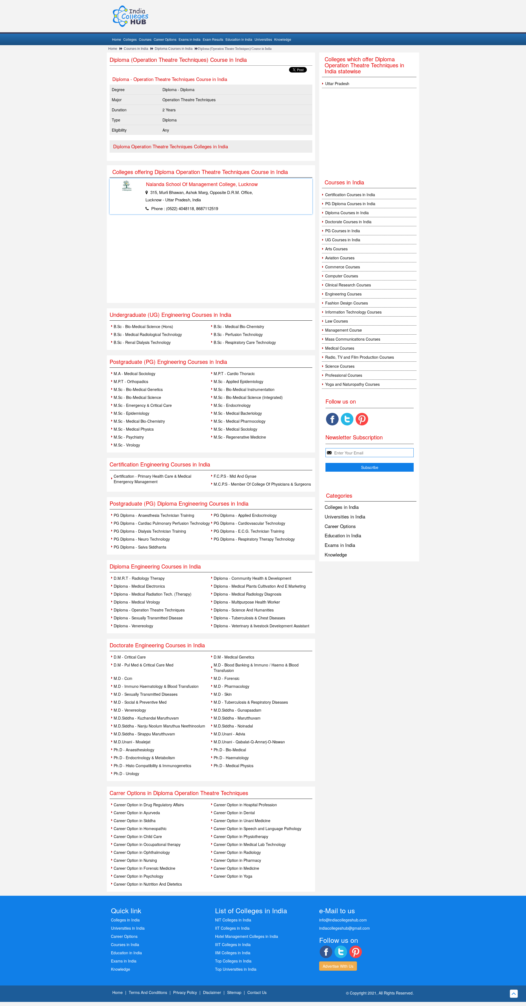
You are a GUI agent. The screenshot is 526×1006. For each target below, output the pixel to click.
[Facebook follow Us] (332, 419)
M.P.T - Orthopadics (131, 381)
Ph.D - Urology (126, 773)
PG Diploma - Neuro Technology (142, 539)
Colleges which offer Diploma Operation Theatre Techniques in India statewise (364, 65)
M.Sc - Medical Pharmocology (239, 421)
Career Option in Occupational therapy (147, 844)
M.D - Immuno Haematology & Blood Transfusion (156, 686)
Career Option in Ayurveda (137, 812)
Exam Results (213, 39)
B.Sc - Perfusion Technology (238, 334)
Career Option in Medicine (236, 868)
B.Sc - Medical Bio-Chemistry (239, 326)
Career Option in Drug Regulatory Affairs (149, 804)
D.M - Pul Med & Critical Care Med (143, 665)
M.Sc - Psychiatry (129, 437)
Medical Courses (339, 348)
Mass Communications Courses (352, 339)
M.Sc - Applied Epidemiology (238, 381)
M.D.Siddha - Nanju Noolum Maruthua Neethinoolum (159, 726)
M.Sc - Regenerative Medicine (240, 437)
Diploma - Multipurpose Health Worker (247, 602)
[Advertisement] (211, 262)
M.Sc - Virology (127, 445)
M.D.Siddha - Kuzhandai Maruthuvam (146, 718)
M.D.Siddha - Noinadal (233, 726)
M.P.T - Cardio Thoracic (234, 373)
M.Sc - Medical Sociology (235, 429)
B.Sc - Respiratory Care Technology (245, 342)
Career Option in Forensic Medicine (144, 868)
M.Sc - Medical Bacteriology (238, 413)
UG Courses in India (342, 239)
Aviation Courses (340, 257)
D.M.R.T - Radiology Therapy (139, 578)
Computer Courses (341, 276)
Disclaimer (212, 992)
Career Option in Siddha (135, 820)
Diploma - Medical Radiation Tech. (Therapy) (152, 594)
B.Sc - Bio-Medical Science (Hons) (143, 326)
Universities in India (345, 516)
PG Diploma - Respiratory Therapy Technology (254, 539)
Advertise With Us (338, 966)
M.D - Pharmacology (231, 686)
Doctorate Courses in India (348, 221)
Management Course (343, 330)
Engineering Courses (343, 294)
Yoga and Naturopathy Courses (352, 384)
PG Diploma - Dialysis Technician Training (150, 531)
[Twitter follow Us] (347, 419)
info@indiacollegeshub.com (343, 920)
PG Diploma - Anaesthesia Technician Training (154, 515)
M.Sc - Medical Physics (134, 429)
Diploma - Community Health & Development (252, 578)
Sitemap (234, 992)
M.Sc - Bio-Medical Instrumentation (244, 389)
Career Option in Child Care (138, 836)
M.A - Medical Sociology (134, 373)
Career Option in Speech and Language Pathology (257, 828)
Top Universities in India (235, 969)
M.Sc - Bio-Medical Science (137, 397)
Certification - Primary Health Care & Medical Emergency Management (152, 478)
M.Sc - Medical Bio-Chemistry (139, 421)
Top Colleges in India (233, 961)
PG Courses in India (342, 230)
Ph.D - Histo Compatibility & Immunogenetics (152, 765)
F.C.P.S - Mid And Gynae (235, 476)
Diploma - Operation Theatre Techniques (149, 610)
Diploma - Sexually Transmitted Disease (148, 618)
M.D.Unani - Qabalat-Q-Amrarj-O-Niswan (249, 741)
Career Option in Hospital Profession (245, 804)
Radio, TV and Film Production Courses (359, 357)
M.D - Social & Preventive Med (140, 702)
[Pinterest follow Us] (362, 419)
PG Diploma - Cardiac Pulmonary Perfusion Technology (162, 523)
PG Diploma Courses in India (350, 203)
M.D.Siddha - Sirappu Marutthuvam (144, 734)
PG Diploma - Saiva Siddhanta (140, 547)
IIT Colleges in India (232, 928)
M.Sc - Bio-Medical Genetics (138, 389)
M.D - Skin (223, 694)
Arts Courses (336, 248)
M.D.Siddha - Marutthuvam (237, 718)
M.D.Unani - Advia (229, 734)
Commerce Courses (342, 266)
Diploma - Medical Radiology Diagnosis (247, 594)
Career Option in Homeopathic (140, 828)
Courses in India (136, 49)
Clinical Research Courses (348, 285)
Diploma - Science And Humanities (244, 610)
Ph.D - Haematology (231, 757)
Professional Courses (343, 375)
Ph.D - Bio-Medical (230, 749)
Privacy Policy (185, 992)
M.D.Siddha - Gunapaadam (237, 710)
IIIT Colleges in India (233, 944)
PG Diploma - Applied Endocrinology (245, 515)
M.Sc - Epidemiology (131, 413)
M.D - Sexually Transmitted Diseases (146, 694)
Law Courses (336, 321)
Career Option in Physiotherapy (241, 836)
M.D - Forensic (226, 678)
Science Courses (340, 366)
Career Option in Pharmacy (237, 860)
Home (116, 39)
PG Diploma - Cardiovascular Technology (249, 523)
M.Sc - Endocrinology (232, 405)
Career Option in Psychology (138, 876)
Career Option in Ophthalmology (142, 852)
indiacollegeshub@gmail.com (344, 928)
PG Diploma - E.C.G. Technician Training (249, 531)
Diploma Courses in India (174, 49)
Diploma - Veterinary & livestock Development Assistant (261, 625)
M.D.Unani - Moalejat (132, 741)
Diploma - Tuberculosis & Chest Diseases (249, 618)
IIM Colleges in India (232, 952)
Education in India (238, 39)
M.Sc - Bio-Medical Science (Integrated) (248, 397)
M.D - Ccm (123, 678)
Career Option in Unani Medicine (242, 820)
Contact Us (257, 992)
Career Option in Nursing (135, 860)
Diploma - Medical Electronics (139, 586)
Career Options (165, 39)
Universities (263, 39)
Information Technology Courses (353, 312)
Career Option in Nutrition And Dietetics (148, 884)
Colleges (130, 39)
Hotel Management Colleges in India (246, 936)
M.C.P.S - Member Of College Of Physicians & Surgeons (262, 484)
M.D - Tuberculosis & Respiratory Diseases (251, 702)
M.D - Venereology (130, 710)
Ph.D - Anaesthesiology (134, 749)
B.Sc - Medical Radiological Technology (148, 334)
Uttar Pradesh (337, 83)
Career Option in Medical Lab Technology (250, 844)
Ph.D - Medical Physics (233, 765)
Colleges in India (342, 506)
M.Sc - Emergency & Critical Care (143, 405)
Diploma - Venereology (133, 625)
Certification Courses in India (350, 194)
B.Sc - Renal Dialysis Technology (142, 342)
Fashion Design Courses (346, 303)
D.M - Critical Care (130, 657)
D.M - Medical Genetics (234, 657)
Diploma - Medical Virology (137, 602)
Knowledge (282, 39)
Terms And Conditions (148, 992)
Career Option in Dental (234, 812)
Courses (145, 39)
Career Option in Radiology (237, 852)
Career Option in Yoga (233, 876)
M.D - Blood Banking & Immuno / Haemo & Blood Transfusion (256, 667)
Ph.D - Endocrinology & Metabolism (144, 757)
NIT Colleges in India (233, 920)
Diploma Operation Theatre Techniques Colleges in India (170, 146)
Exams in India (190, 39)
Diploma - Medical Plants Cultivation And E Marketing (260, 586)
